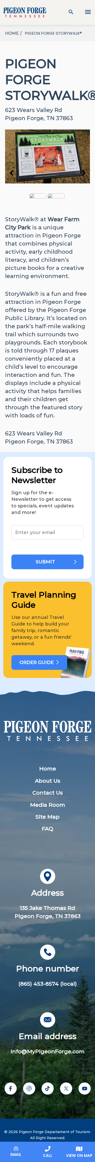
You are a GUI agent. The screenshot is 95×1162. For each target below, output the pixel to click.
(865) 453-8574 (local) (47, 984)
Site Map (47, 817)
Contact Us (47, 792)
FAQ (47, 828)
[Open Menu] (85, 12)
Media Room (47, 805)
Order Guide (37, 662)
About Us (47, 781)
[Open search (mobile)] (71, 12)
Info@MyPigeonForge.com (48, 1051)
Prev (11, 172)
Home (47, 768)
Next (83, 172)
